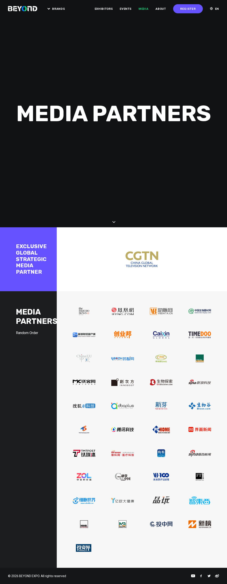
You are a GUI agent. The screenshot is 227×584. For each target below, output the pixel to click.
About (160, 8)
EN (217, 8)
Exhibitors (104, 8)
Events (125, 8)
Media (143, 8)
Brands (58, 8)
